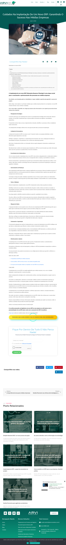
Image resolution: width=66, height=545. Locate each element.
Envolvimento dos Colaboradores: (17, 79)
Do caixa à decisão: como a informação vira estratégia (48, 435)
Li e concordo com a (22, 343)
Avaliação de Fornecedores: (16, 78)
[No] (64, 541)
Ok (27, 543)
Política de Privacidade (35, 543)
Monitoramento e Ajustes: (16, 86)
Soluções (42, 2)
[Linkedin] (64, 2)
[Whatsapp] (61, 4)
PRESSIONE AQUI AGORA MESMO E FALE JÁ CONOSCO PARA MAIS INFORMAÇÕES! (33, 317)
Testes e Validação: (15, 82)
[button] (43, 61)
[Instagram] (61, 2)
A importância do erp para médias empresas (55, 484)
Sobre (36, 2)
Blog (48, 2)
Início (32, 2)
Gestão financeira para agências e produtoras (15, 503)
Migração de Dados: (15, 83)
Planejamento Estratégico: (16, 77)
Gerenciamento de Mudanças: (17, 81)
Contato (52, 2)
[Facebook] (58, 2)
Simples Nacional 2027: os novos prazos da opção (16, 435)
